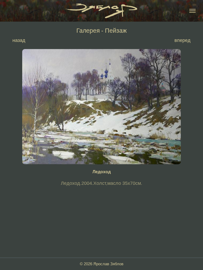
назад (18, 40)
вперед (182, 40)
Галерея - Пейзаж (101, 30)
